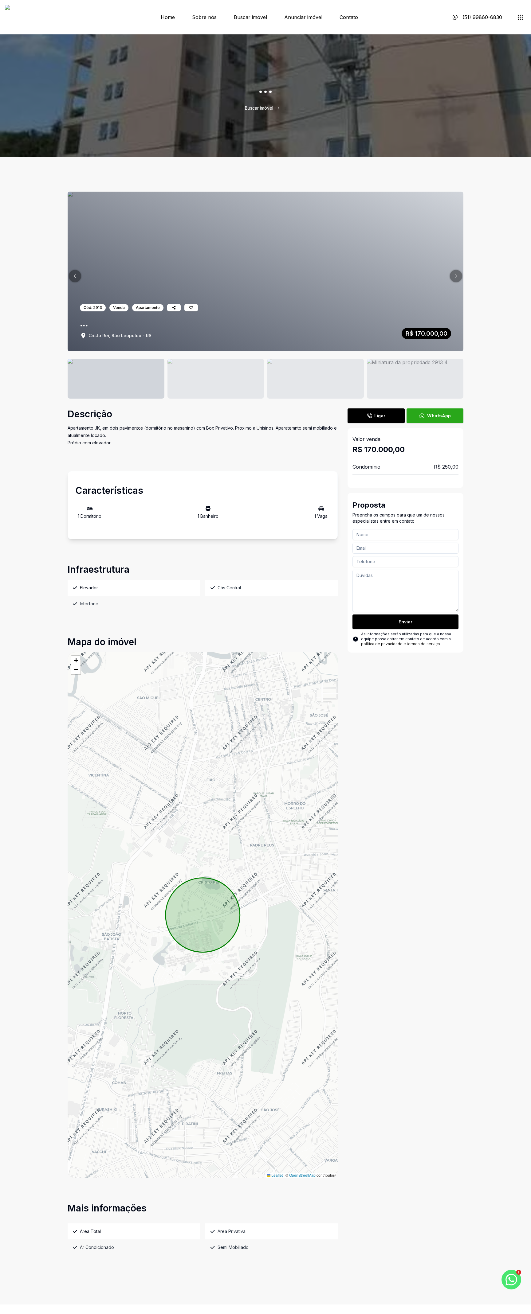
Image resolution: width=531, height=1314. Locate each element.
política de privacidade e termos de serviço (400, 643)
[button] (75, 276)
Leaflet (276, 1175)
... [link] (285, 108)
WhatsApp (439, 415)
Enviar (405, 621)
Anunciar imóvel (303, 17)
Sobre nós (204, 17)
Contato (349, 17)
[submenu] (520, 17)
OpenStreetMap (302, 1175)
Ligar (379, 415)
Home (168, 17)
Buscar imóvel (250, 17)
